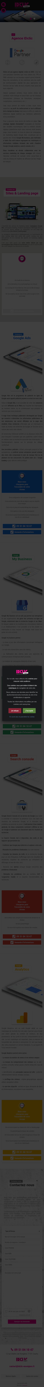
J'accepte (29, 710)
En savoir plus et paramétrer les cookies (22, 717)
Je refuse (15, 710)
